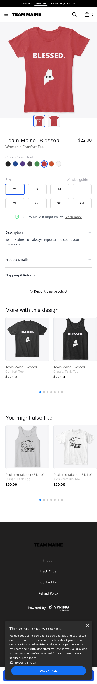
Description (14, 232)
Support (49, 560)
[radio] (14, 189)
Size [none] (8, 179)
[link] (27, 339)
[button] (48, 662)
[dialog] (48, 650)
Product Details (16, 259)
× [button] (87, 626)
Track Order (49, 571)
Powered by (37, 608)
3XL (59, 203)
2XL (37, 203)
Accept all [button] (48, 671)
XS (15, 189)
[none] (77, 179)
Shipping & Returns (20, 275)
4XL (82, 203)
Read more (29, 658)
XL (14, 203)
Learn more (73, 217)
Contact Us (48, 582)
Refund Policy (48, 593)
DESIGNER (41, 3)
